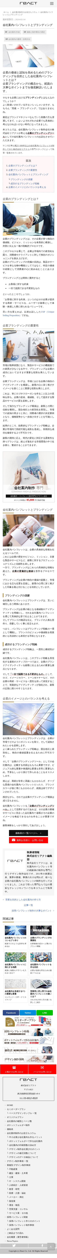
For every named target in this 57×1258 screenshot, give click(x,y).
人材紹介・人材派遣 (18, 1185)
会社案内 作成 (14, 32)
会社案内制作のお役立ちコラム (21, 1133)
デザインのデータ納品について (23, 1157)
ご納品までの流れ (15, 1233)
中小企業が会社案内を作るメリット (25, 1137)
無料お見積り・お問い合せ (30, 840)
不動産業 (13, 1169)
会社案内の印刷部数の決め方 (22, 1145)
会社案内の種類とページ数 (19, 1121)
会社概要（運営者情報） (18, 1237)
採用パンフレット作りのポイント (24, 1221)
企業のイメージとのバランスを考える (27, 187)
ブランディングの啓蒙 (22, 179)
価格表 (10, 1129)
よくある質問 (13, 1229)
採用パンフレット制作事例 (21, 1225)
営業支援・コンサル (18, 1209)
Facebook (11, 1013)
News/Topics (12, 1241)
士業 (11, 1177)
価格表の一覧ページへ (26, 833)
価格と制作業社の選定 (36, 32)
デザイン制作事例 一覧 (17, 1161)
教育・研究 (14, 1189)
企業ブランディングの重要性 (22, 170)
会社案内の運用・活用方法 (19, 39)
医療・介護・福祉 (17, 1193)
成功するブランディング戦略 (25, 183)
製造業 (12, 1201)
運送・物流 (14, 1205)
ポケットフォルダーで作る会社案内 (25, 1141)
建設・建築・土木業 (18, 1173)
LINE (44, 1013)
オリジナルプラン (15, 1117)
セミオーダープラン (16, 1109)
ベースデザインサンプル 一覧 (23, 1113)
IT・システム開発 (17, 1181)
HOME (10, 1105)
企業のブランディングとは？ (22, 165)
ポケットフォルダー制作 (18, 1125)
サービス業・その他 (18, 1213)
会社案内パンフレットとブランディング (28, 174)
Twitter (28, 1013)
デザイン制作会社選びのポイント (24, 1149)
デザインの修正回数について (22, 1153)
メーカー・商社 (16, 1197)
